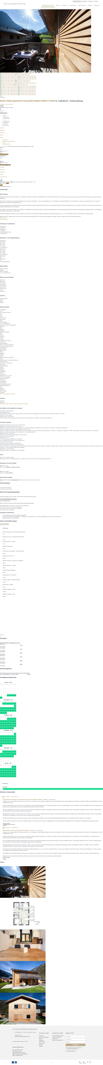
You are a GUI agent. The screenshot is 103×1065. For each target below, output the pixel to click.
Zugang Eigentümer (77, 1)
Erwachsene (3, 155)
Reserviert (5, 783)
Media (57, 5)
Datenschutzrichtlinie (77, 1047)
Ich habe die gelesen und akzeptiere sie (74, 1048)
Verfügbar (5, 787)
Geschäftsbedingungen (57, 1035)
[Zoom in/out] (3, 110)
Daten (1, 151)
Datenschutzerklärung (57, 1040)
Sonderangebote (7, 144)
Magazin (96, 5)
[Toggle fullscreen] (2, 110)
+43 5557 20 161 (18, 1035)
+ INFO (34, 181)
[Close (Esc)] (0, 110)
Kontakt (90, 5)
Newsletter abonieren (71, 1051)
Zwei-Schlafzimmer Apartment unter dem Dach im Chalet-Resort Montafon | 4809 (22, 799)
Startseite (41, 1035)
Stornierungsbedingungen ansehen (8, 499)
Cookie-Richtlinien (56, 1037)
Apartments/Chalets (48, 5)
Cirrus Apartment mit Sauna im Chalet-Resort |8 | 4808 (15, 830)
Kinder (1, 161)
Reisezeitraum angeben (5, 164)
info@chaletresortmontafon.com (22, 1036)
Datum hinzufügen (4, 154)
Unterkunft (5, 139)
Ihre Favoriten (84, 1)
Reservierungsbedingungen (9, 141)
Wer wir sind (82, 5)
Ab (0, 147)
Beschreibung (4, 113)
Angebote (64, 5)
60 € (5, 857)
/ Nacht (8, 857)
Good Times (72, 5)
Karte (4, 142)
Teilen (2, 105)
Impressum (55, 1038)
